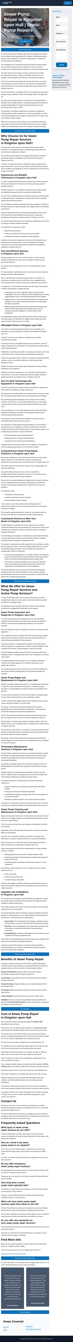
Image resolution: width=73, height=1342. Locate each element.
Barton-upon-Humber (7, 1254)
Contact (67, 3)
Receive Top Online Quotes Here (25, 954)
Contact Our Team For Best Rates (25, 131)
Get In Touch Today (25, 49)
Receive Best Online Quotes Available (25, 581)
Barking (23, 1254)
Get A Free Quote (25, 1312)
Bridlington (29, 1326)
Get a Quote (24, 41)
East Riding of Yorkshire (33, 1329)
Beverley (18, 1254)
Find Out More (25, 1009)
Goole (5, 1330)
